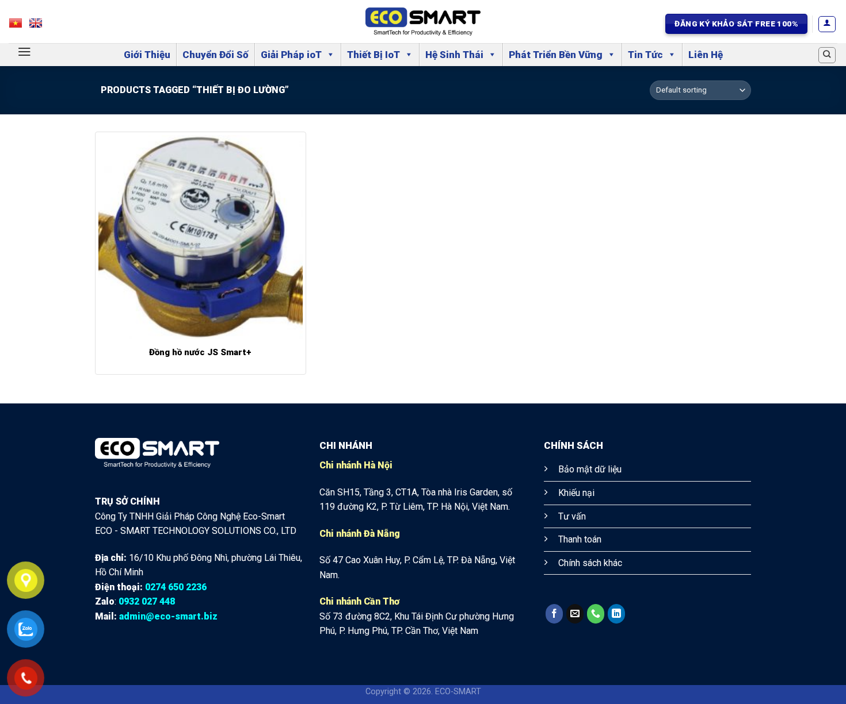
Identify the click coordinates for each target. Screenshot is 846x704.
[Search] (827, 55)
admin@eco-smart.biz (168, 616)
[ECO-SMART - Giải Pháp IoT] (423, 21)
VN (21, 26)
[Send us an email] (575, 614)
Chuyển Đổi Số (215, 54)
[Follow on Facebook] (554, 614)
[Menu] (24, 51)
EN (41, 26)
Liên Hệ (705, 54)
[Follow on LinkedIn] (616, 614)
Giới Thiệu (147, 54)
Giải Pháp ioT (291, 54)
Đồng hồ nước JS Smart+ (200, 352)
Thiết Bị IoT (373, 54)
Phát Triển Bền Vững (556, 54)
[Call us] (595, 614)
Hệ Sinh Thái (454, 54)
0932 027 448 (147, 601)
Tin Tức (645, 54)
